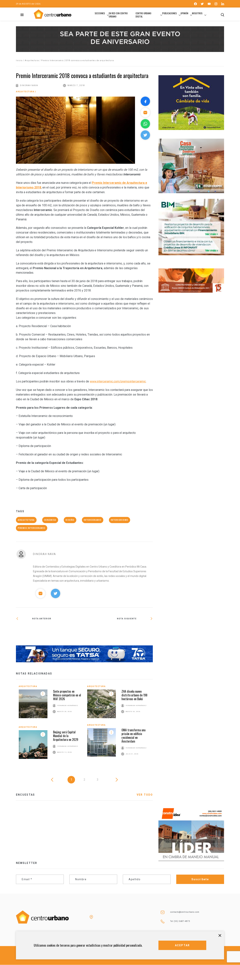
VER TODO (145, 794)
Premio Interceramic (31, 528)
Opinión (184, 13)
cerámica (50, 520)
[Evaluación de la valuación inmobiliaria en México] (118, 631)
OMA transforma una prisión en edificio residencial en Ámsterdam (134, 735)
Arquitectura (32, 60)
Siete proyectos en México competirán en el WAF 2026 (67, 695)
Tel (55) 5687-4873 (180, 921)
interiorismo (119, 520)
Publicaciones (169, 13)
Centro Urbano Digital (143, 15)
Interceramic (92, 520)
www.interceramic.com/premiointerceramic (118, 381)
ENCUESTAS (25, 794)
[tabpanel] (84, 724)
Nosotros (197, 13)
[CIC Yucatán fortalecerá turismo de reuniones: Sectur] (50, 631)
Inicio (19, 60)
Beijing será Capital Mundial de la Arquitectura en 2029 (65, 736)
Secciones (100, 13)
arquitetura (26, 520)
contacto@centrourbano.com (184, 912)
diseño (70, 520)
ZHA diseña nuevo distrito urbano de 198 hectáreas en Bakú (134, 695)
